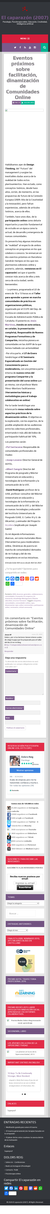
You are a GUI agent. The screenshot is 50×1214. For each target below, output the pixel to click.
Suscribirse (25, 887)
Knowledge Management (23, 598)
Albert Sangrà (14, 469)
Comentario (11, 671)
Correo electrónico (14, 708)
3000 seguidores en (23, 845)
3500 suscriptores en (23, 830)
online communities (26, 605)
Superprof (12, 1110)
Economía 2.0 (20, 596)
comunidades (10, 596)
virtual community (25, 607)
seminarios (14, 607)
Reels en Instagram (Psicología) (18, 1166)
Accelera (9, 525)
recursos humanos (19, 601)
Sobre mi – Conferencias (15, 1162)
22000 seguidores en (24, 814)
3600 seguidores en (24, 833)
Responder (9, 651)
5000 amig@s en (22, 818)
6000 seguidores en (22, 837)
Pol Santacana (14, 447)
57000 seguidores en (24, 822)
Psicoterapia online (13, 1174)
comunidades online (23, 603)
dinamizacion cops (11, 605)
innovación (9, 598)
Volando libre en (21, 826)
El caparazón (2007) (25, 17)
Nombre (10, 698)
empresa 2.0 (30, 596)
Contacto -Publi (12, 1170)
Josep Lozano (13, 460)
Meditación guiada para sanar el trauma (21, 1127)
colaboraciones (37, 594)
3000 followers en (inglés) (25, 849)
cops (32, 603)
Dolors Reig (29, 103)
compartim (37, 601)
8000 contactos (21, 841)
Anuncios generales (24, 594)
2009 (14, 594)
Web (8, 718)
